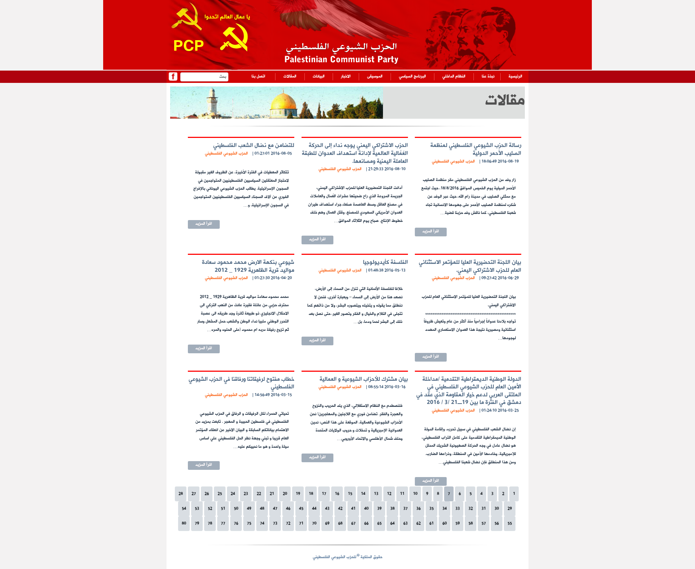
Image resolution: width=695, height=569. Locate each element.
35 (431, 509)
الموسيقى (375, 76)
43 (327, 509)
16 (337, 494)
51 (223, 509)
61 (431, 523)
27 (193, 494)
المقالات (289, 76)
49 (249, 509)
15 (350, 494)
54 (184, 509)
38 (392, 509)
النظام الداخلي (454, 76)
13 (376, 494)
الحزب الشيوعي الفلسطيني (453, 161)
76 (236, 523)
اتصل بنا (258, 76)
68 (340, 523)
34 (444, 509)
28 (180, 494)
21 (272, 494)
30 (496, 509)
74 (262, 523)
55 (509, 523)
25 (220, 494)
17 (324, 494)
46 (288, 509)
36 (418, 509)
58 (470, 523)
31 (483, 509)
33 (457, 509)
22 (259, 494)
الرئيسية (515, 76)
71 (301, 523)
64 (392, 523)
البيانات (319, 76)
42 (340, 509)
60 (444, 523)
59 (457, 523)
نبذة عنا (488, 76)
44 (314, 509)
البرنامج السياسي (412, 76)
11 (402, 494)
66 (366, 523)
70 (314, 523)
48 (262, 509)
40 (366, 509)
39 (379, 509)
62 (418, 523)
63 (405, 523)
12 (389, 494)
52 (210, 509)
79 (197, 523)
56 (496, 523)
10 (415, 494)
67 (353, 523)
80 (184, 523)
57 (483, 523)
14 (363, 494)
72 (288, 523)
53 (197, 509)
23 (246, 494)
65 (379, 523)
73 (275, 523)
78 (210, 523)
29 (509, 509)
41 (353, 509)
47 (275, 509)
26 (207, 494)
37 (405, 509)
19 (298, 494)
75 (249, 523)
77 (223, 523)
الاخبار (346, 76)
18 (311, 494)
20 (285, 494)
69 (327, 523)
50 (236, 509)
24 (233, 494)
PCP (188, 47)
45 (301, 509)
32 (470, 509)
